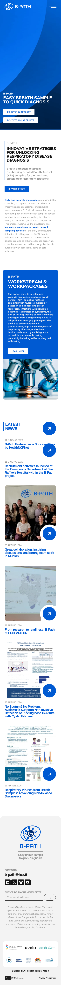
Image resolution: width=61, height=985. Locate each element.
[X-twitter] (14, 882)
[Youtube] (28, 882)
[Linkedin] (8, 882)
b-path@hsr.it (16, 875)
